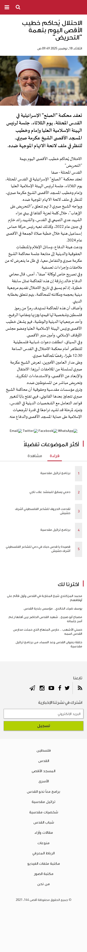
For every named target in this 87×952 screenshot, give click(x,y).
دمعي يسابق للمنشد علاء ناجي (49, 492)
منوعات (43, 843)
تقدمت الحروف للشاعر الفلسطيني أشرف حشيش (42, 511)
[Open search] (18, 7)
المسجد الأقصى (43, 771)
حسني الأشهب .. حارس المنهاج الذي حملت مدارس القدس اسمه (47, 631)
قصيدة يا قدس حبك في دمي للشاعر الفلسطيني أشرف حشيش (38, 549)
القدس (43, 761)
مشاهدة (35, 456)
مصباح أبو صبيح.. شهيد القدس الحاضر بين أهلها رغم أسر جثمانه (45, 619)
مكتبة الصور (43, 874)
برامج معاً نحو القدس (43, 791)
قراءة (54, 456)
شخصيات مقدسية (43, 812)
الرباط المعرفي (43, 853)
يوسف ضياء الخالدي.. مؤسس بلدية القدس (53, 608)
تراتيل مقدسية (43, 802)
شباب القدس (43, 822)
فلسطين (43, 750)
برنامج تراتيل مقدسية (55, 473)
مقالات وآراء (43, 832)
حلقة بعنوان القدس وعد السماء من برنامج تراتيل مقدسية (48, 644)
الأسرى (43, 781)
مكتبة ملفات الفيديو (43, 863)
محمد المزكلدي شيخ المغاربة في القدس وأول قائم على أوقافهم (44, 598)
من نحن (43, 884)
